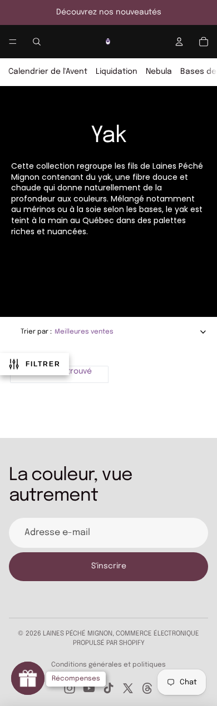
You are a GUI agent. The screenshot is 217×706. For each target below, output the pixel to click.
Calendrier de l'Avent (47, 71)
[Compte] (179, 41)
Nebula (159, 71)
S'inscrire (108, 566)
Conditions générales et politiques (108, 665)
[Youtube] (89, 688)
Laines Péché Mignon (77, 634)
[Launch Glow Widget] (28, 678)
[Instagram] (69, 688)
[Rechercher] (36, 41)
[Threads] (147, 688)
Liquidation (116, 71)
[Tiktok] (108, 688)
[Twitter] (128, 688)
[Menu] (13, 41)
